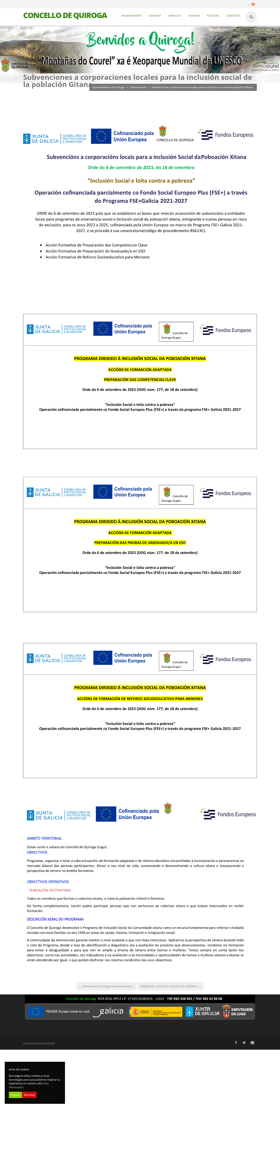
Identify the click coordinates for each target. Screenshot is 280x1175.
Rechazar (29, 1095)
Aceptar (15, 1095)
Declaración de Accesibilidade (39, 1043)
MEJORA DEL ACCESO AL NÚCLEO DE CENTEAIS (170, 986)
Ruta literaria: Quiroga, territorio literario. (106, 986)
